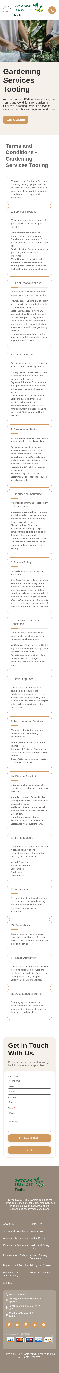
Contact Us (36, 1224)
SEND (29, 1150)
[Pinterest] (43, 1324)
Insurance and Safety (15, 1255)
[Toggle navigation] (7, 10)
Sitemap (7, 1282)
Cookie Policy (37, 1238)
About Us (8, 1224)
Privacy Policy (37, 1231)
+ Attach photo (29, 1138)
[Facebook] (9, 1324)
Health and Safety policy (40, 1247)
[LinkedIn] (35, 1324)
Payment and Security (15, 1265)
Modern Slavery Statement (38, 1257)
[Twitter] (17, 1324)
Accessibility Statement (16, 1238)
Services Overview (40, 1272)
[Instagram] (26, 1324)
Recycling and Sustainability (11, 1274)
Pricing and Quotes (40, 1265)
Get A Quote (16, 119)
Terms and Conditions (15, 1231)
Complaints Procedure (15, 1245)
